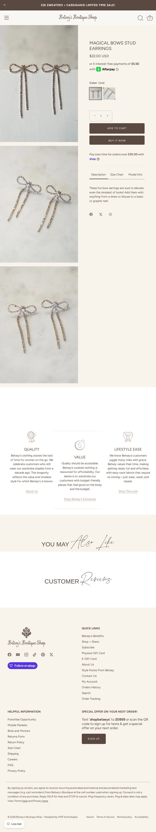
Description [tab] (98, 174)
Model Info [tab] (135, 174)
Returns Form (16, 736)
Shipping (13, 753)
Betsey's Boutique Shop (29, 816)
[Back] (5, 5)
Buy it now (117, 140)
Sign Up (94, 738)
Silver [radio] (109, 93)
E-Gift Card (89, 659)
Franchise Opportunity (22, 719)
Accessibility (141, 816)
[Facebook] (9, 654)
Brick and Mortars (19, 731)
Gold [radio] (95, 93)
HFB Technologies (68, 816)
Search (86, 693)
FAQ (10, 765)
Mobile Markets (17, 725)
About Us (32, 491)
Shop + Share (90, 641)
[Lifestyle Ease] (128, 437)
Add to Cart (117, 128)
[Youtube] (18, 654)
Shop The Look (128, 491)
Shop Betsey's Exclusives (80, 499)
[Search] (140, 18)
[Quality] (32, 437)
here (25, 801)
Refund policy (124, 816)
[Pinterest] (43, 654)
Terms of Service (105, 816)
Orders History (91, 687)
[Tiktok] (35, 654)
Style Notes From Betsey (98, 670)
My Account (89, 681)
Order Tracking (91, 698)
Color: (96, 83)
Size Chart (14, 748)
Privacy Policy (16, 770)
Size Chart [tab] (116, 174)
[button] (39, 83)
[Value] (80, 445)
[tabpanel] (117, 194)
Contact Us (89, 676)
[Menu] (6, 17)
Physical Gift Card (93, 653)
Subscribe (88, 647)
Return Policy (16, 742)
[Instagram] (26, 654)
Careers (13, 759)
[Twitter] (51, 654)
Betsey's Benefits (93, 636)
